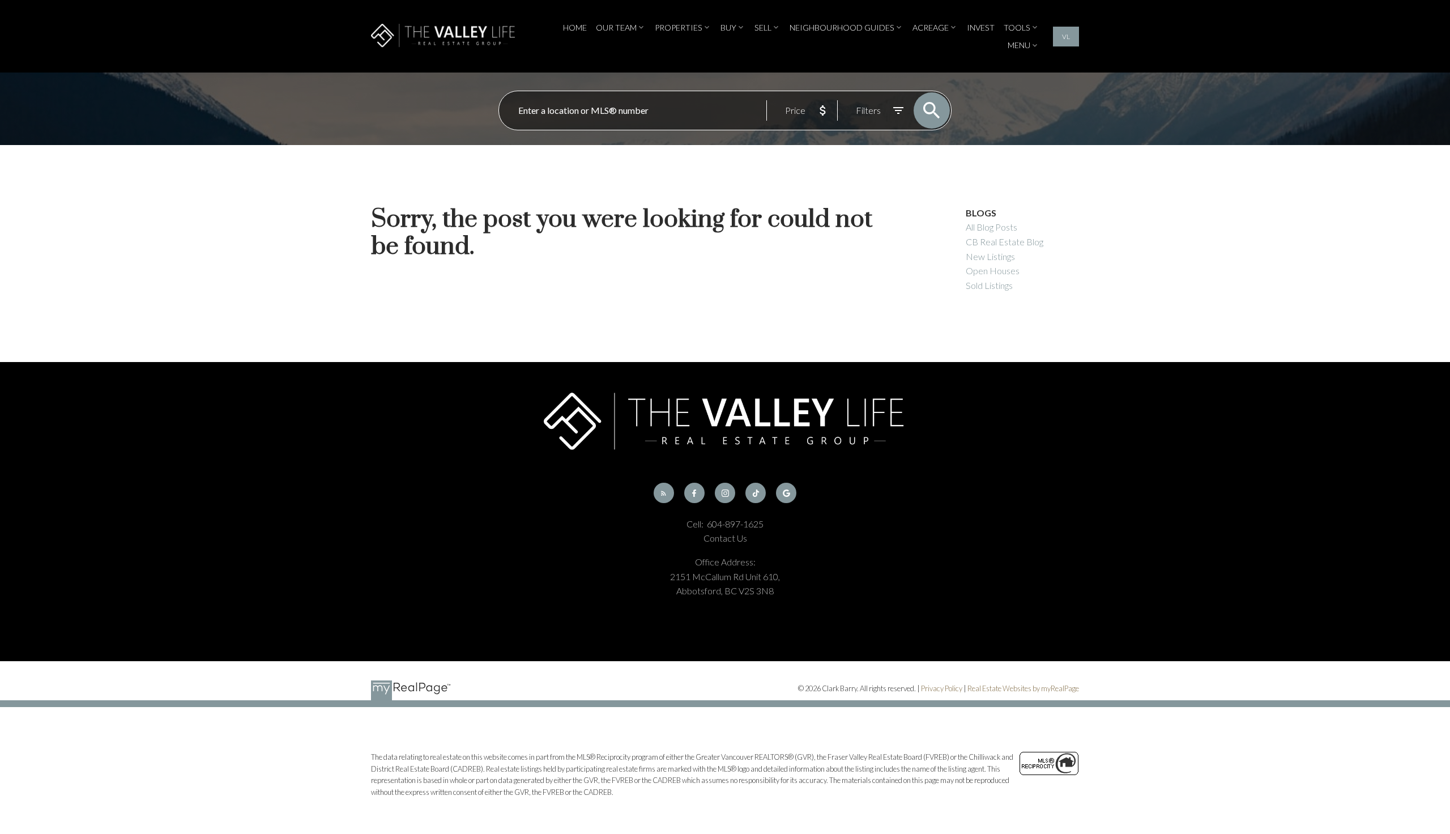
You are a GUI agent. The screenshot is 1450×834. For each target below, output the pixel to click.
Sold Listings (989, 285)
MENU (1019, 45)
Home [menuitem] (575, 27)
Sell (762, 27)
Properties (678, 27)
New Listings (990, 256)
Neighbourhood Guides (842, 27)
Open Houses (993, 270)
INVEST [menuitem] (981, 27)
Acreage (930, 27)
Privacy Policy (941, 688)
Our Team (616, 27)
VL (1066, 36)
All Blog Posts (991, 227)
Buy (728, 27)
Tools (1017, 27)
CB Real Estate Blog (1004, 241)
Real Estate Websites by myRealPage (1023, 688)
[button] (1066, 36)
